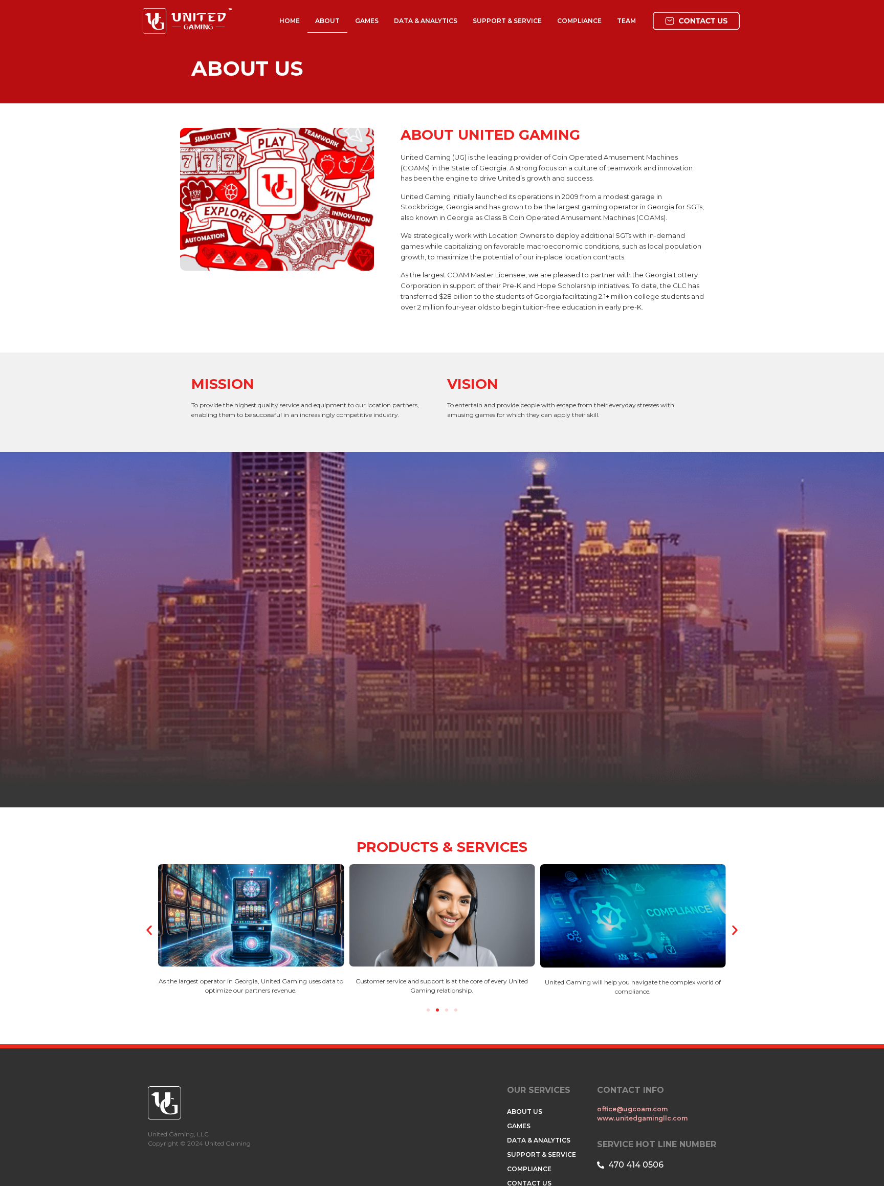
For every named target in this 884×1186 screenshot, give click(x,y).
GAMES (367, 21)
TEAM (626, 21)
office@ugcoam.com (633, 1109)
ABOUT (327, 21)
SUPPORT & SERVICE (507, 21)
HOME (289, 21)
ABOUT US (524, 1111)
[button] (149, 930)
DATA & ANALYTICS (425, 21)
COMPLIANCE (579, 21)
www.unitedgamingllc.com (642, 1118)
